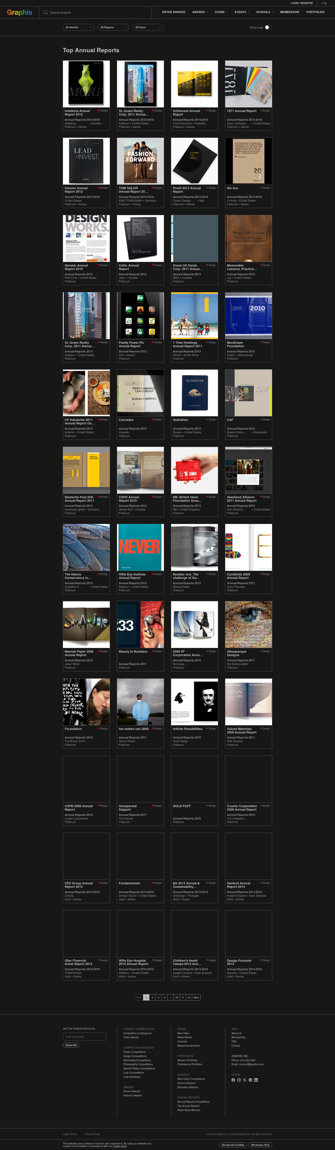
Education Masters (187, 1087)
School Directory (186, 1083)
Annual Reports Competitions (193, 1101)
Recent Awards (131, 1091)
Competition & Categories (137, 1033)
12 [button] (189, 997)
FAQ (234, 1041)
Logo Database (131, 1076)
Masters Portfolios (187, 1060)
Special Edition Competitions (139, 1068)
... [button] (171, 997)
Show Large (256, 27)
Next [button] (196, 997)
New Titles (183, 1033)
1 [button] (146, 997)
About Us (237, 1033)
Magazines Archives (188, 1045)
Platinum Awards (132, 1095)
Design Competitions (134, 1056)
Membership (238, 1037)
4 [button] (164, 997)
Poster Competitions (134, 1051)
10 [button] (177, 997)
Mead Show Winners (188, 1110)
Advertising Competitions (137, 1060)
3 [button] (158, 997)
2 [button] (152, 997)
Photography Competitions (138, 1064)
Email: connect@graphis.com (248, 1064)
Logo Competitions (133, 1072)
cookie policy (120, 1146)
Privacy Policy (92, 1134)
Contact (236, 1045)
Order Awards (131, 1037)
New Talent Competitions (191, 1078)
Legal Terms (70, 1134)
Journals (182, 1041)
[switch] (268, 27)
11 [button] (183, 997)
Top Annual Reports (188, 1105)
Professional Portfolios (189, 1064)
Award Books (184, 1037)
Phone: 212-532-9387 (244, 1060)
